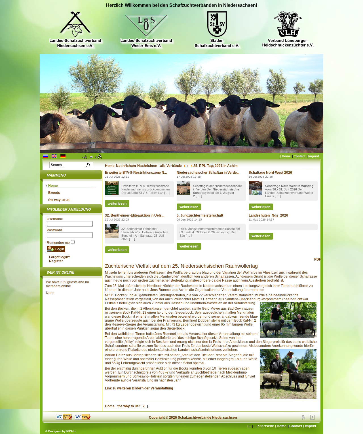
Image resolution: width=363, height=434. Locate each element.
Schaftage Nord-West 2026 (270, 173)
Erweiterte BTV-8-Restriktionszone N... (136, 173)
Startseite (266, 426)
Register (56, 261)
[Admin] (303, 418)
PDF (317, 259)
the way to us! (59, 200)
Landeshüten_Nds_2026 (268, 215)
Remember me (58, 243)
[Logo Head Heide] (287, 30)
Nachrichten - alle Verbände (159, 166)
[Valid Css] (83, 419)
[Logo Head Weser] (146, 30)
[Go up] (312, 418)
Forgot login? (59, 257)
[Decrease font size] (85, 157)
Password (54, 230)
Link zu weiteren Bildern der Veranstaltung (139, 388)
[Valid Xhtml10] (64, 419)
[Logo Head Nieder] (75, 30)
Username (55, 219)
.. (254, 426)
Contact (299, 156)
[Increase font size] (99, 157)
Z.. (144, 406)
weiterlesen (117, 204)
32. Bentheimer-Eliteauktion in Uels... (134, 215)
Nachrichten (126, 166)
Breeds (54, 193)
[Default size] (91, 157)
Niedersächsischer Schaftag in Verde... (208, 173)
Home (286, 156)
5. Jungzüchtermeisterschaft (200, 215)
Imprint (313, 156)
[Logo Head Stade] (217, 30)
